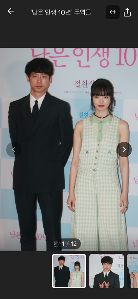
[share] (127, 12)
